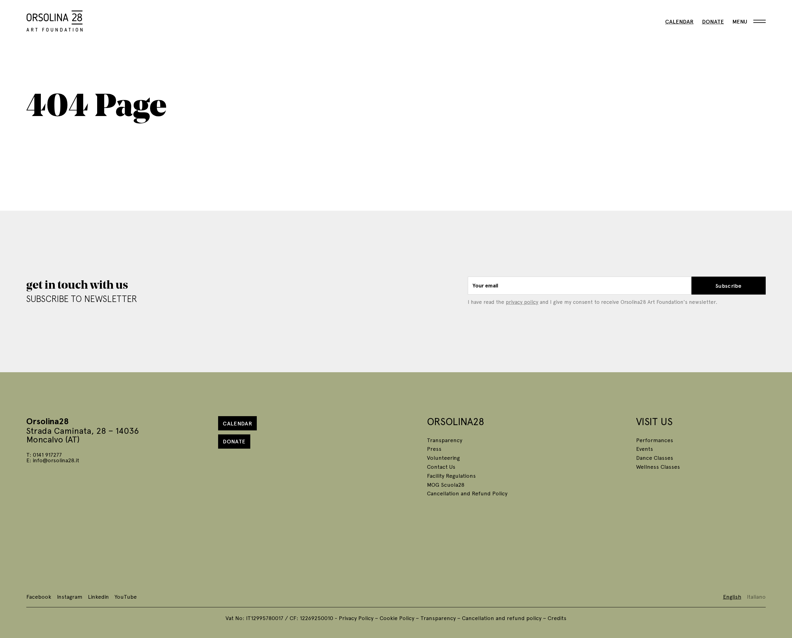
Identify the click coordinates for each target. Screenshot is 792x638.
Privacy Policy (356, 618)
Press (434, 448)
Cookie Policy (397, 618)
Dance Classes (654, 457)
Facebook (38, 596)
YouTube (125, 596)
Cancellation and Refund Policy (467, 493)
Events (644, 448)
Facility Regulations (451, 475)
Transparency (444, 440)
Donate (713, 21)
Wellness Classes (658, 466)
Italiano (756, 596)
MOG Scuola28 (445, 484)
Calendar (679, 21)
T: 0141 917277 (44, 454)
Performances (654, 440)
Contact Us (441, 466)
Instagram (69, 596)
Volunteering (443, 457)
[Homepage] (54, 20)
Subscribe (728, 286)
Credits (557, 618)
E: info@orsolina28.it (52, 460)
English (732, 596)
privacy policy (522, 301)
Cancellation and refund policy (501, 618)
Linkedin (98, 596)
